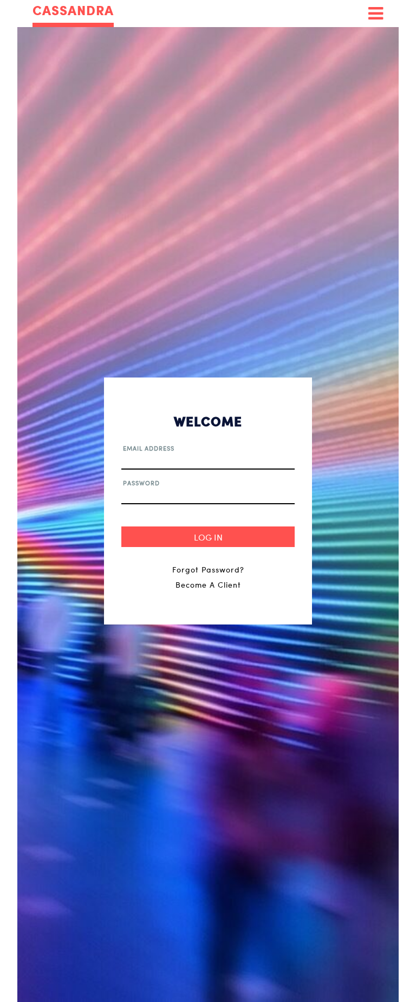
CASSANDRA (73, 11)
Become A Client (208, 584)
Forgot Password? (208, 569)
